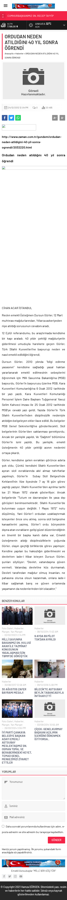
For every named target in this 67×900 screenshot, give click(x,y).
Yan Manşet (17, 631)
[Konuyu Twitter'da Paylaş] (11, 118)
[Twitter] (9, 876)
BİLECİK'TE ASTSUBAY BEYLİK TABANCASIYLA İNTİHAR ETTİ (49, 693)
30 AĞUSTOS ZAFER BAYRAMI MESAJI (14, 691)
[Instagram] (15, 876)
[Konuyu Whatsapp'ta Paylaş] (18, 118)
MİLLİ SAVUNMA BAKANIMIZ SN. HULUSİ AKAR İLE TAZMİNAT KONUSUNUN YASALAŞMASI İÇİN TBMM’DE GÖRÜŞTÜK (16, 648)
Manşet (5, 631)
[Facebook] (4, 876)
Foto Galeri (7, 628)
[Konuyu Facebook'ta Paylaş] (4, 118)
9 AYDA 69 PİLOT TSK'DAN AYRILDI (45, 637)
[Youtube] (21, 876)
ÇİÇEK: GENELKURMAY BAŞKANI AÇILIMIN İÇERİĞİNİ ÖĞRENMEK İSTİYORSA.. (48, 734)
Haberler (19, 53)
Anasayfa (9, 53)
